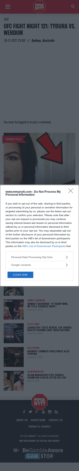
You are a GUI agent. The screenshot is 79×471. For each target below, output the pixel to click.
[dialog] (39, 235)
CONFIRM (20, 274)
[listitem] (39, 257)
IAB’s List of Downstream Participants (44, 246)
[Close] (71, 191)
